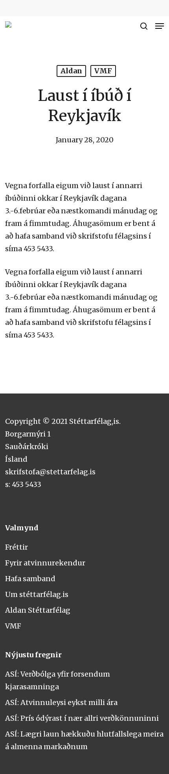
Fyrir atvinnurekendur (45, 562)
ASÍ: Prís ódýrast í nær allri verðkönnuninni (82, 718)
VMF (103, 70)
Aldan (71, 70)
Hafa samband (30, 578)
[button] (159, 26)
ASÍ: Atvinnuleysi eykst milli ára (61, 702)
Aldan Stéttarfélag (37, 610)
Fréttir (16, 547)
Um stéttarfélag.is (36, 594)
